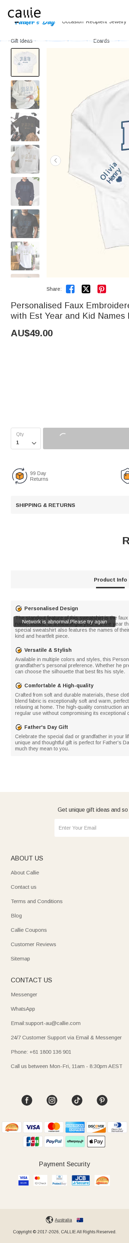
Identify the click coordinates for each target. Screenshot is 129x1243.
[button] (55, 160)
